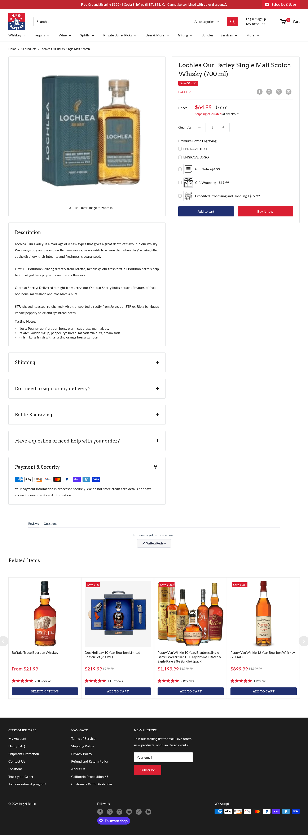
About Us (78, 769)
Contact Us (16, 761)
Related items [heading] (24, 560)
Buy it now (265, 211)
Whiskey (14, 35)
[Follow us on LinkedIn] (149, 812)
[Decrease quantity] (200, 127)
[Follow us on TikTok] (139, 812)
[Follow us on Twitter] (110, 812)
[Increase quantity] (224, 127)
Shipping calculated (208, 114)
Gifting (183, 35)
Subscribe (147, 770)
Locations (15, 769)
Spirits (85, 35)
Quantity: (185, 127)
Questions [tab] (50, 525)
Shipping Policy (82, 746)
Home (12, 49)
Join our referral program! (27, 784)
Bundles (207, 35)
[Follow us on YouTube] (130, 812)
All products (28, 49)
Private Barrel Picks (117, 35)
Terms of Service (83, 738)
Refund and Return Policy (90, 761)
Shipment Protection (23, 754)
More (250, 35)
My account (255, 24)
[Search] (232, 21)
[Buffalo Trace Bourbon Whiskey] (45, 614)
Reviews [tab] (33, 525)
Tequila (40, 35)
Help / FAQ (16, 746)
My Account (17, 738)
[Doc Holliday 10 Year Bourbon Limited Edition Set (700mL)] (118, 614)
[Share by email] (289, 92)
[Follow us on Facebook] (101, 812)
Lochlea (185, 92)
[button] (32, 680)
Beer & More (155, 35)
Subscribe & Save (284, 4)
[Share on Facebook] (260, 92)
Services (227, 35)
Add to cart (206, 211)
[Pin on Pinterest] (270, 92)
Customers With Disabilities (92, 784)
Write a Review (158, 544)
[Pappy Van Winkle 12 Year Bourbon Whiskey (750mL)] (263, 614)
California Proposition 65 (89, 776)
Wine (63, 35)
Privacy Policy (81, 754)
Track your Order (20, 776)
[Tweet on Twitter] (279, 92)
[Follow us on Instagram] (120, 812)
